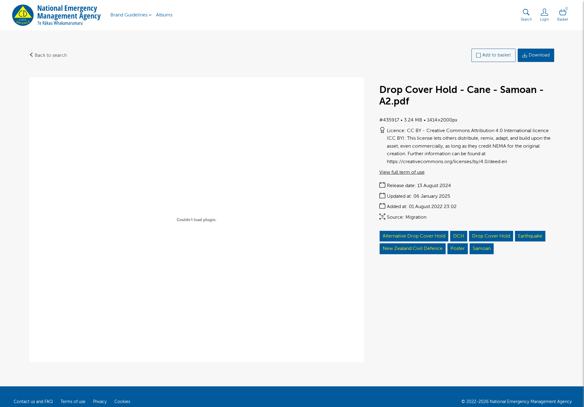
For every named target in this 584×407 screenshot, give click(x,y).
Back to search (50, 55)
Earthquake (530, 236)
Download (539, 55)
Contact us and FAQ (33, 401)
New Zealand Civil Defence (413, 248)
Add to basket (496, 55)
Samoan (482, 248)
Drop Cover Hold (491, 236)
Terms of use (73, 401)
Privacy (100, 401)
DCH (458, 236)
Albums (164, 15)
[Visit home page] (56, 15)
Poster (457, 248)
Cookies (122, 401)
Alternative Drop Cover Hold (414, 236)
